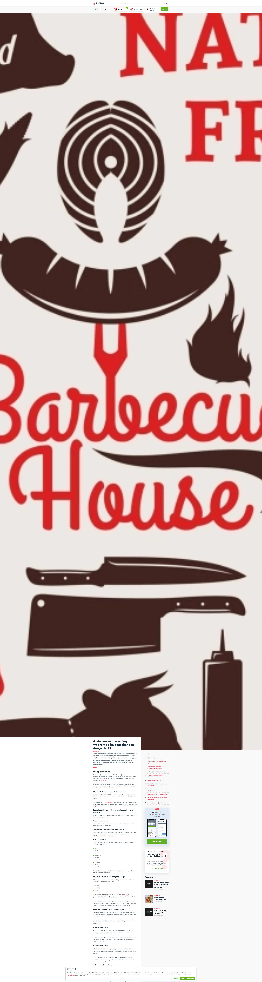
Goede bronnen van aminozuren (155, 780)
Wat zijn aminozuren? (152, 758)
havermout (104, 959)
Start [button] (163, 9)
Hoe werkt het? (125, 3)
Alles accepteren (190, 978)
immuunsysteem (127, 916)
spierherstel (125, 894)
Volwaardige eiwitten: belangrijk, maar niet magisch (157, 784)
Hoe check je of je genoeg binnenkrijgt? (157, 794)
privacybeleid (71, 975)
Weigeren (183, 978)
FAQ (132, 3)
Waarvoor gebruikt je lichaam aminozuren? (155, 776)
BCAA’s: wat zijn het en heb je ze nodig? (157, 771)
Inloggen (166, 3)
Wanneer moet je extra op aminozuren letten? (157, 789)
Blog (136, 3)
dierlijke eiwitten (109, 802)
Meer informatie (157, 841)
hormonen (103, 780)
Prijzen (117, 3)
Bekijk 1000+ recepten (157, 868)
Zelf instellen (175, 978)
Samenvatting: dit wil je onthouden (156, 803)
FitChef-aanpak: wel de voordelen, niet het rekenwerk (157, 798)
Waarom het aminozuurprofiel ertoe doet (156, 762)
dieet (97, 870)
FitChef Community (98, 3)
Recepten (112, 3)
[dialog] (131, 974)
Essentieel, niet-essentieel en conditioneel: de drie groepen (155, 767)
